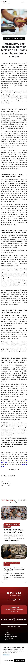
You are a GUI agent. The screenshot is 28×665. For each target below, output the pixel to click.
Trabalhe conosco (8, 619)
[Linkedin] (12, 599)
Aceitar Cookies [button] (20, 660)
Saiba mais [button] (6, 654)
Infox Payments (9, 634)
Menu (24, 2)
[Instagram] (8, 599)
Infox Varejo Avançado (11, 636)
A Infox (7, 632)
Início (6, 631)
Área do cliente (21, 619)
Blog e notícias (9, 638)
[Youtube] (19, 599)
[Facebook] (15, 599)
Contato (7, 640)
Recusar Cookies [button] (8, 660)
